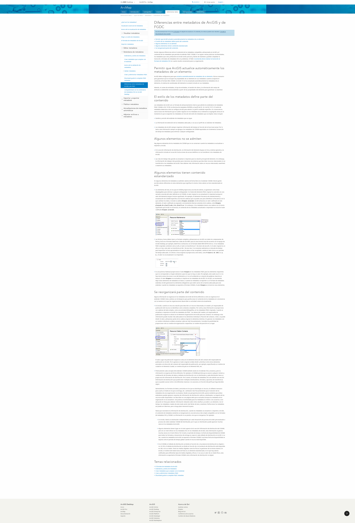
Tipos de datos (138, 15)
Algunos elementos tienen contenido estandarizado (171, 46)
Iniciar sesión (211, 2)
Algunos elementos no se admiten (166, 43)
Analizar (159, 12)
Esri (230, 2)
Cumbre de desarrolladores (186, 516)
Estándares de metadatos (161, 15)
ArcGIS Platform (154, 514)
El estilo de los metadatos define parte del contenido (171, 41)
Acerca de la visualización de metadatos (133, 29)
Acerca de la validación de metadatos (132, 66)
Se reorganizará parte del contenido (166, 48)
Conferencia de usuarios (185, 514)
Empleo (180, 509)
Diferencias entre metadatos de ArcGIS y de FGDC (134, 85)
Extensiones (200, 12)
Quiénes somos (183, 507)
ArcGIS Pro (143, 2)
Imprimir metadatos (127, 44)
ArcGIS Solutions (154, 518)
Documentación (125, 514)
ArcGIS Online (153, 507)
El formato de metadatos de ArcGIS (132, 40)
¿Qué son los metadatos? (129, 22)
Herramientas (187, 12)
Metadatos (148, 15)
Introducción (135, 12)
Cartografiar (147, 12)
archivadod (176, 31)
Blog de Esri (182, 511)
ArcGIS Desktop (154, 509)
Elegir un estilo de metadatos (130, 37)
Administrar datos (172, 12)
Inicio (123, 12)
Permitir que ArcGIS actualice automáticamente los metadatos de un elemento (179, 39)
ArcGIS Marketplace (155, 520)
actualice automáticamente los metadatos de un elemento (194, 76)
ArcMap (150, 2)
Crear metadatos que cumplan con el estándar (135, 60)
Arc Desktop (127, 2)
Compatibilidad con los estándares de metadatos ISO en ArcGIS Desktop (135, 92)
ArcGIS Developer (154, 516)
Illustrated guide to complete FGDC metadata (135, 79)
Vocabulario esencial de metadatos (132, 26)
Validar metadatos (130, 71)
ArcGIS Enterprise (154, 511)
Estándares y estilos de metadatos (135, 56)
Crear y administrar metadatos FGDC (135, 74)
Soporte (123, 516)
